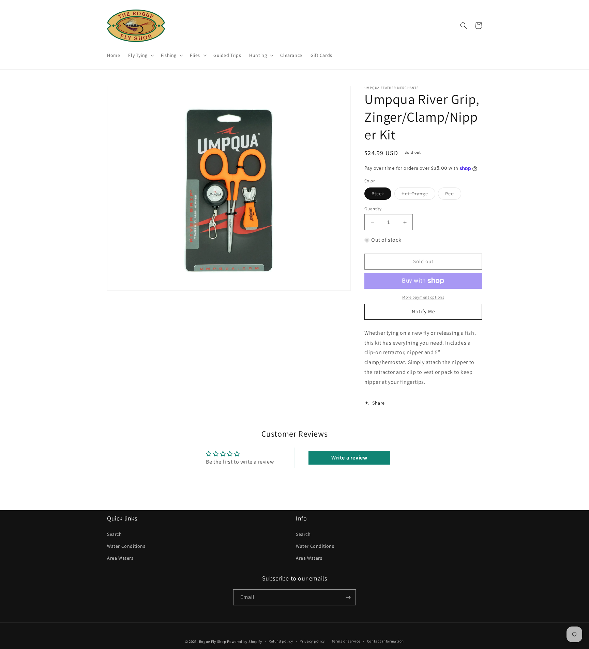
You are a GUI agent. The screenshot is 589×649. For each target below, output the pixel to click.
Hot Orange (418, 195)
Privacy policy (312, 641)
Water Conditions (126, 546)
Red (453, 195)
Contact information (385, 641)
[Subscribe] (348, 597)
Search (114, 534)
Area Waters (120, 558)
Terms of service (346, 641)
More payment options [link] (423, 297)
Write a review (349, 457)
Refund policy (281, 641)
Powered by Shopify (244, 641)
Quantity (372, 209)
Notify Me (423, 311)
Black (381, 195)
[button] (140, 55)
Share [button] (378, 403)
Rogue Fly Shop (212, 641)
